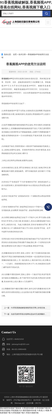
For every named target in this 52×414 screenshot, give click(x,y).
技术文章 (22, 54)
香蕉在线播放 (5, 410)
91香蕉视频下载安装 (43, 408)
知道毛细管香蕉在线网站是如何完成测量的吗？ (29, 314)
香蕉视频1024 (16, 410)
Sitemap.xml (19, 403)
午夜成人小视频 (43, 410)
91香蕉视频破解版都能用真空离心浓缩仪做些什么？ (31, 308)
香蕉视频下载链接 (14, 408)
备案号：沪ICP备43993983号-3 (18, 400)
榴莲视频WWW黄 (29, 410)
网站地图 (3, 408)
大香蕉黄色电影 (28, 408)
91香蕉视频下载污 (18, 413)
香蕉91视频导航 (32, 413)
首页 (15, 54)
